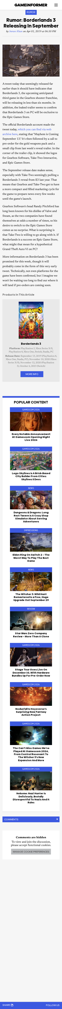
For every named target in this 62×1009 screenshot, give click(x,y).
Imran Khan (15, 31)
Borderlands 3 (31, 344)
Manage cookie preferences (31, 851)
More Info (31, 374)
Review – (31, 635)
